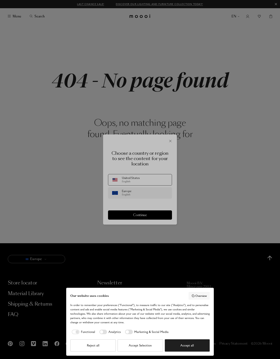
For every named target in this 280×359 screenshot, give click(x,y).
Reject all (93, 345)
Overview (201, 295)
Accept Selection (140, 345)
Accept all (187, 345)
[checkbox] (82, 331)
